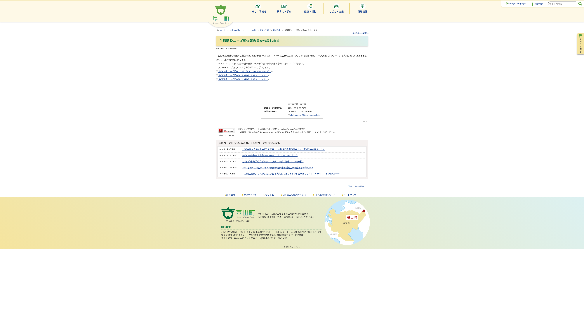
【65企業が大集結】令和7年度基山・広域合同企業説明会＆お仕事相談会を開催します (283, 149)
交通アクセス (250, 195)
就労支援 (276, 30)
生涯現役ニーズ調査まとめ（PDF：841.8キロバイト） (244, 71)
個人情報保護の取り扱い (294, 195)
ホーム (223, 30)
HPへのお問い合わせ (325, 195)
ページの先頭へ (357, 186)
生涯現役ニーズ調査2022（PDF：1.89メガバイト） (243, 75)
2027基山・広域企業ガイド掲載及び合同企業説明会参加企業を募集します (277, 167)
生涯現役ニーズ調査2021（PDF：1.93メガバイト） (243, 79)
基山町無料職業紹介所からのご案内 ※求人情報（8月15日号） (273, 161)
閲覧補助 (538, 4)
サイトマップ (349, 195)
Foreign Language (517, 3)
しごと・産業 (250, 30)
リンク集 (269, 195)
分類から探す (235, 30)
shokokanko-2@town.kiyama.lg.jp (305, 115)
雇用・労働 (264, 30)
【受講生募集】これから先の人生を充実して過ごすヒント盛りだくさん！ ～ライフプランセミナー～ (291, 174)
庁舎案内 (230, 195)
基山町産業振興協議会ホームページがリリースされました (270, 155)
